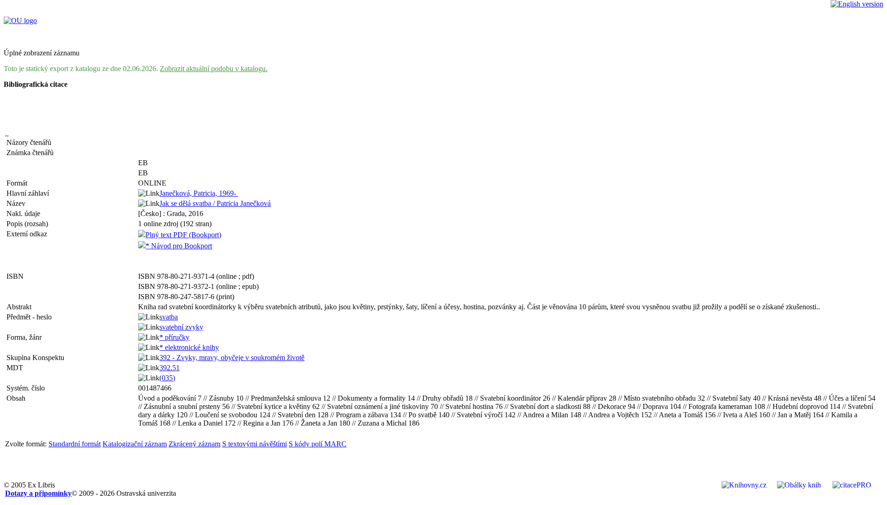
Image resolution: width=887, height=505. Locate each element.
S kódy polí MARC (317, 444)
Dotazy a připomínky (38, 493)
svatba (168, 317)
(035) (167, 378)
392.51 (169, 368)
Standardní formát (75, 444)
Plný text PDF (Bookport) (183, 235)
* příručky (174, 337)
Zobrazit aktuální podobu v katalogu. (213, 68)
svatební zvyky (181, 327)
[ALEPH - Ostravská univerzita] (20, 20)
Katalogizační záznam (135, 444)
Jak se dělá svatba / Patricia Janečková (215, 203)
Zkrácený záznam (194, 444)
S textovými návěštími (254, 444)
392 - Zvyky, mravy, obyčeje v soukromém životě (231, 357)
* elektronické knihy (189, 347)
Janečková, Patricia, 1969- (198, 193)
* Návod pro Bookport (179, 246)
